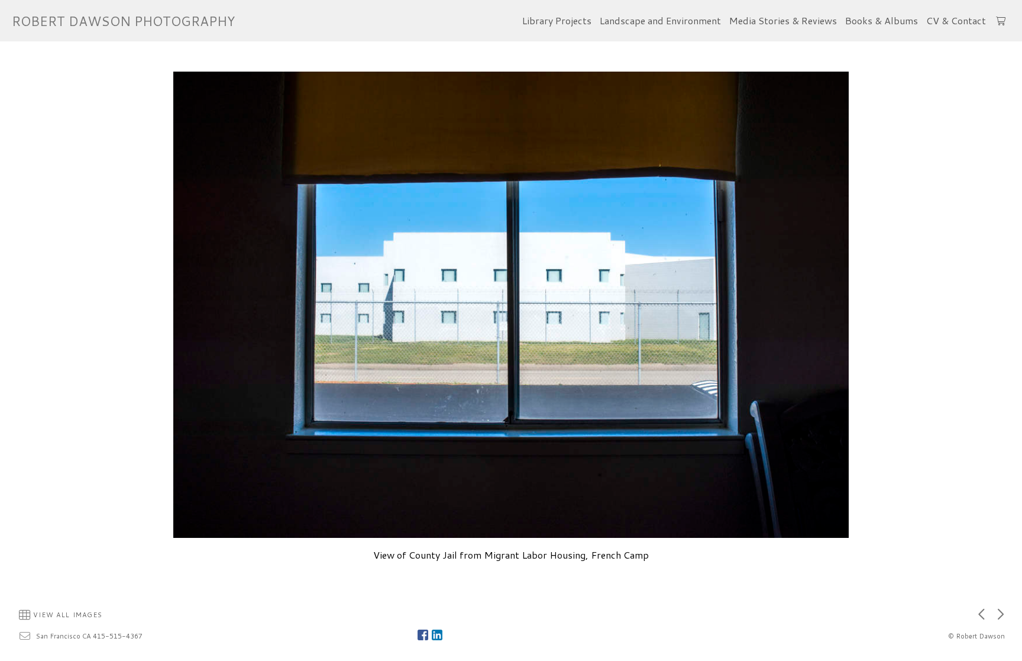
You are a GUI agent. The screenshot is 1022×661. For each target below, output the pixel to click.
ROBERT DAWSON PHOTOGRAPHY (123, 21)
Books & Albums (881, 20)
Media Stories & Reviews (783, 20)
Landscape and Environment (660, 20)
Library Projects (556, 20)
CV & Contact (956, 20)
